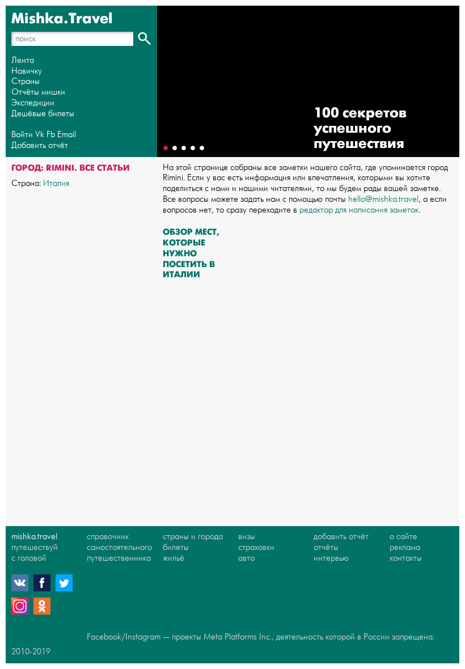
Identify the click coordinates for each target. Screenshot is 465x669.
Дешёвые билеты (42, 113)
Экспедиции (32, 103)
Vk (39, 134)
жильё (173, 558)
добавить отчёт (341, 536)
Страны (25, 81)
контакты (406, 558)
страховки (256, 547)
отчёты (326, 547)
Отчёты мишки (38, 92)
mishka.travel (34, 536)
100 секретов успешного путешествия (360, 128)
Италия (56, 183)
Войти (22, 134)
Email (66, 134)
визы (246, 536)
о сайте (403, 536)
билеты (176, 547)
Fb (50, 134)
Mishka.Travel (61, 18)
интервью (331, 558)
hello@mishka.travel (383, 199)
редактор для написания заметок (358, 210)
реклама (405, 547)
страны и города (193, 536)
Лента (22, 60)
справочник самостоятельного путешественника (119, 547)
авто (246, 558)
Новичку (26, 71)
